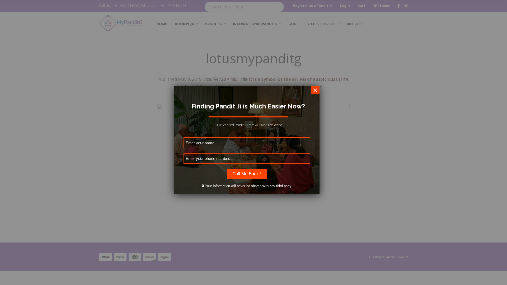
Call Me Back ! (246, 173)
